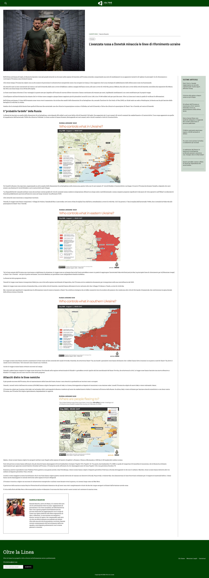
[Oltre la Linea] (105, 3)
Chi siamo (181, 558)
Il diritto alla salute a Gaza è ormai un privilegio (192, 96)
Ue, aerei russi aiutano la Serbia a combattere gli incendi (193, 141)
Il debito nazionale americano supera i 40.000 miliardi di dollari (192, 132)
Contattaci (202, 558)
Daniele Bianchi (104, 34)
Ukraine (92, 39)
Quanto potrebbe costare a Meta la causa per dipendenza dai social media (193, 163)
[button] (6, 3)
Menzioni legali (192, 558)
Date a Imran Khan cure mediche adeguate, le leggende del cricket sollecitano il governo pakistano (193, 120)
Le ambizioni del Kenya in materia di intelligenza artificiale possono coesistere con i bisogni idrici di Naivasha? (193, 152)
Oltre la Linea (110, 574)
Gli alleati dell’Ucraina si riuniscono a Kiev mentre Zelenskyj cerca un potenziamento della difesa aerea (192, 107)
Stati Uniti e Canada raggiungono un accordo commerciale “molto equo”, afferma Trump (191, 85)
